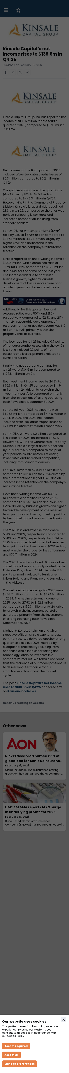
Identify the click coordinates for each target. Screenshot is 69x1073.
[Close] (63, 1019)
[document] (34, 1044)
